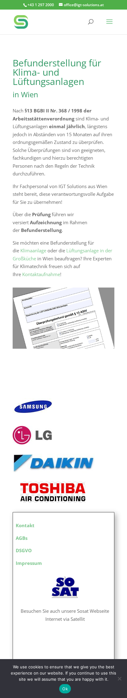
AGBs (21, 538)
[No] (119, 678)
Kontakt (25, 525)
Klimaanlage (33, 250)
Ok (65, 688)
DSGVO (24, 550)
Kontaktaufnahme (41, 274)
